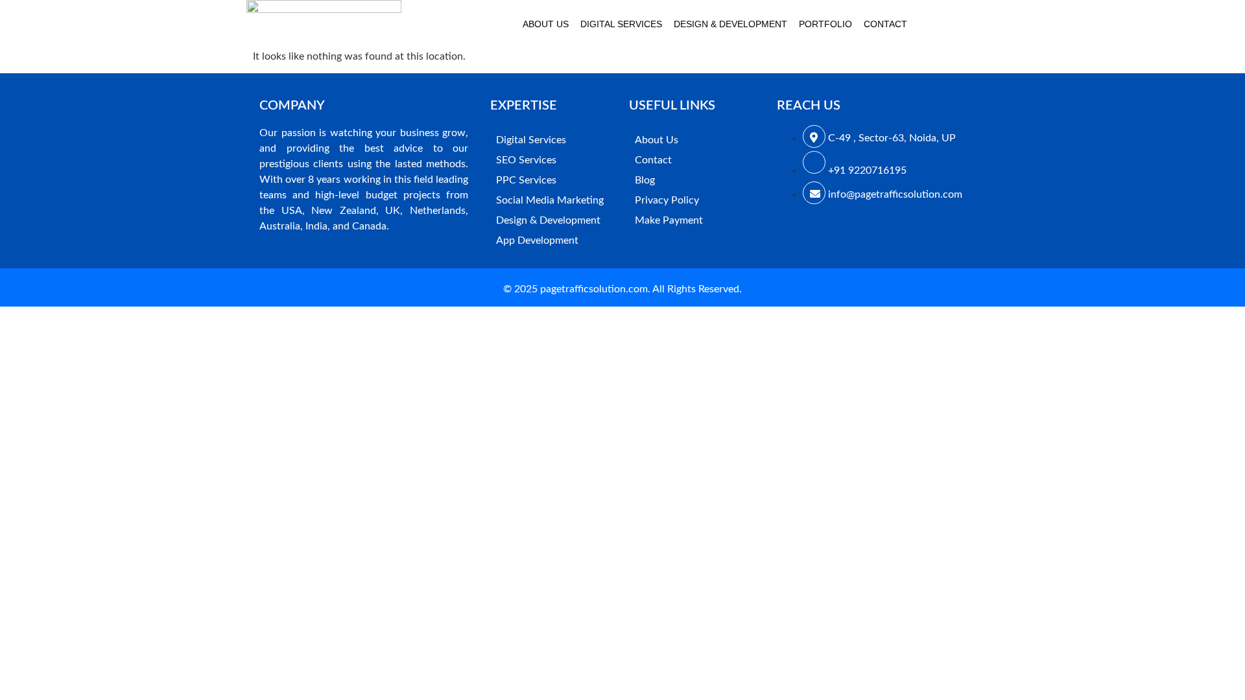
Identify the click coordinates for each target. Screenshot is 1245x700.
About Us (546, 24)
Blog (645, 180)
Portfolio (825, 24)
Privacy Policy (667, 200)
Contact (885, 24)
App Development (537, 240)
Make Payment (669, 220)
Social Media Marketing (550, 200)
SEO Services (526, 160)
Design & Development (730, 24)
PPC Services (526, 180)
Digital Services (621, 24)
